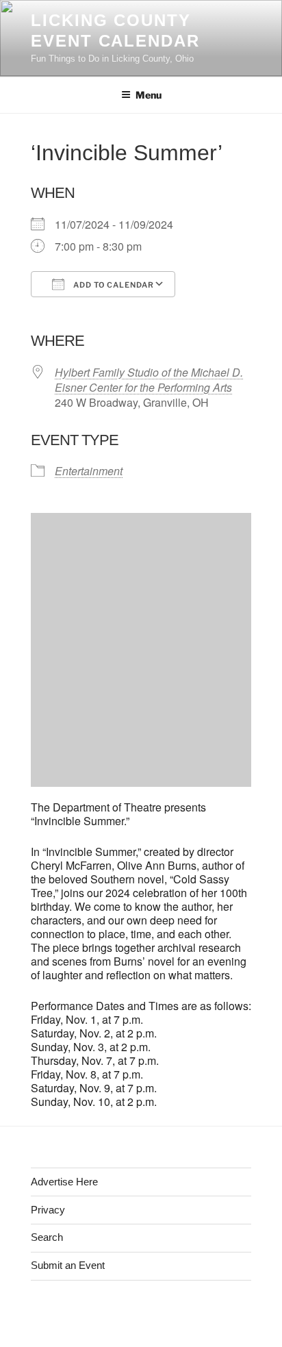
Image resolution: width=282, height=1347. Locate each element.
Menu (149, 95)
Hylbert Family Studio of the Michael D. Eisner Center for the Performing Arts (149, 379)
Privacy (48, 1210)
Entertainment (89, 471)
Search (47, 1237)
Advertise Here (64, 1181)
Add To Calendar (112, 285)
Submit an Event (68, 1265)
